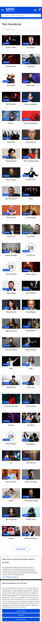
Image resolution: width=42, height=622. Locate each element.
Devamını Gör (21, 549)
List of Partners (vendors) (10, 577)
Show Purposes (21, 619)
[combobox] (22, 15)
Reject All (21, 615)
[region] (21, 589)
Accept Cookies (21, 611)
